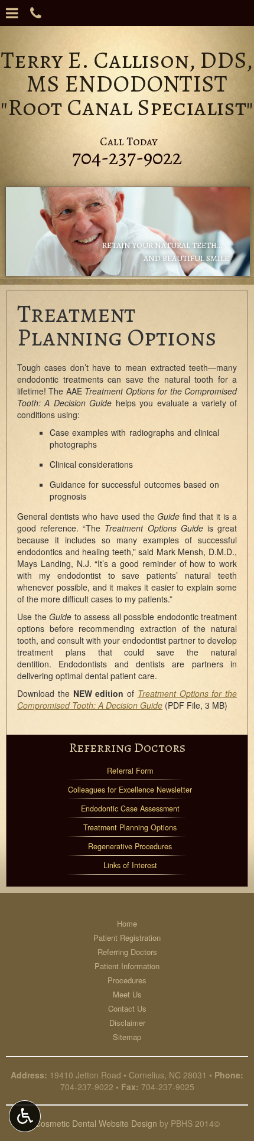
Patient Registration (127, 937)
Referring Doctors (127, 747)
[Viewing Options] (25, 1116)
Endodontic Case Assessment (130, 808)
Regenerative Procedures (130, 846)
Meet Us (127, 994)
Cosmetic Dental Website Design (96, 1123)
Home (127, 923)
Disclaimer (127, 1022)
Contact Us (127, 1008)
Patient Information (127, 966)
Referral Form (130, 770)
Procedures (127, 980)
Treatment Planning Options (130, 827)
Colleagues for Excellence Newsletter (130, 789)
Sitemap (127, 1036)
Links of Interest (130, 865)
